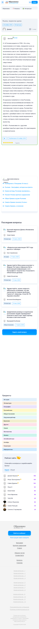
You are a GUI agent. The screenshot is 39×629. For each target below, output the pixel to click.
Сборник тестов (19, 553)
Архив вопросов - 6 (19, 585)
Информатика (8, 449)
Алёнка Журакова (13, 502)
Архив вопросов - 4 (19, 578)
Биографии (19, 543)
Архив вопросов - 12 (19, 602)
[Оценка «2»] (6, 143)
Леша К (10, 487)
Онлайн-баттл (19, 555)
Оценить (17, 143)
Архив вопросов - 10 (19, 597)
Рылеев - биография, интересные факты (19, 187)
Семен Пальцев (12, 505)
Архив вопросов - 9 (19, 594)
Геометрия (7, 446)
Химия (6, 428)
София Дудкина (12, 483)
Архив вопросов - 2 (19, 573)
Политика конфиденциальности (19, 609)
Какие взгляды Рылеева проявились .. (18, 191)
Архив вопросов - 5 (19, 582)
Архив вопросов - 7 (19, 587)
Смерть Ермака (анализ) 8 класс (16, 202)
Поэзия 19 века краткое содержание (17, 195)
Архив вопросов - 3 (19, 576)
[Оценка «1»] (4, 143)
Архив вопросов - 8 (19, 590)
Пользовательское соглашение (19, 607)
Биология (7, 421)
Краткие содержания (19, 545)
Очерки (19, 548)
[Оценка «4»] (10, 143)
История (6, 256)
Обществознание (8, 325)
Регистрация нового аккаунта (19, 537)
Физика (6, 435)
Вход (34, 2)
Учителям (19, 563)
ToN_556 (10, 498)
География (7, 406)
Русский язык (8, 410)
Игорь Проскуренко (14, 479)
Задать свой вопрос (19, 332)
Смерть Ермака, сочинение (14, 206)
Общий (12, 470)
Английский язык (9, 439)
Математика (8, 431)
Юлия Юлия (11, 491)
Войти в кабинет (19, 533)
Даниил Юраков (13, 476)
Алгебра (6, 442)
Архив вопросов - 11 (19, 599)
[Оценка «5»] (12, 143)
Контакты (19, 560)
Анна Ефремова (12, 494)
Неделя (7, 470)
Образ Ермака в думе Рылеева (15, 198)
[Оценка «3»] (8, 143)
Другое (6, 424)
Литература (18, 24)
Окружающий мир (9, 417)
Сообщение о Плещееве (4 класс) (16, 183)
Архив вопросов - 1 (19, 571)
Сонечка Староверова (15, 509)
